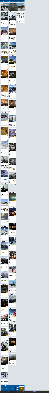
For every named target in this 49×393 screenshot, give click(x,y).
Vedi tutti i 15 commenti (14, 169)
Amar (10, 124)
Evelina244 (3, 222)
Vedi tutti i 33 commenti (14, 39)
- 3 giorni (2, 388)
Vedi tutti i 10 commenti (6, 224)
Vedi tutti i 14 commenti (6, 239)
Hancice (2, 166)
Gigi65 (2, 94)
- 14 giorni (2, 389)
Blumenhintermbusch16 (12, 202)
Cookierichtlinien (11, 389)
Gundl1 (2, 65)
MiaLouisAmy (11, 181)
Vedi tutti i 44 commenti (6, 96)
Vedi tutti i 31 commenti (6, 181)
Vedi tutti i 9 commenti (6, 354)
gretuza (10, 204)
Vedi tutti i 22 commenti (6, 282)
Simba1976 (11, 232)
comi (10, 125)
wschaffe (10, 80)
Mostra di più (23, 15)
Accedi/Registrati (20, 0)
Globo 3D (18, 1)
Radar (9, 1)
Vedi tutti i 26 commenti (6, 53)
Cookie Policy (20, 391)
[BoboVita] (19, 17)
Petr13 (2, 208)
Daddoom (3, 323)
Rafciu (2, 109)
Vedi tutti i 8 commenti (6, 340)
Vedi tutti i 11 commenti (6, 311)
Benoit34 (2, 52)
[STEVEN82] (18, 13)
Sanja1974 (3, 165)
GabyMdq (11, 275)
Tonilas (2, 381)
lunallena (11, 334)
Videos (11, 1)
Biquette (2, 223)
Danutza (10, 363)
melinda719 (3, 209)
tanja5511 (2, 266)
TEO (10, 11)
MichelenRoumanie (11, 51)
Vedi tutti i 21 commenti (14, 205)
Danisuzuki (3, 267)
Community (23, 1)
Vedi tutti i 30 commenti (6, 110)
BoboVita (2, 352)
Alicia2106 (3, 108)
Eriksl (2, 310)
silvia (2, 353)
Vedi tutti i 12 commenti (6, 167)
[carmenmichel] (18, 17)
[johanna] (21, 13)
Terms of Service (23, 391)
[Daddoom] (23, 13)
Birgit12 (2, 23)
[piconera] (23, 17)
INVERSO (11, 182)
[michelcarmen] (19, 13)
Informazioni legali (11, 388)
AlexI (10, 333)
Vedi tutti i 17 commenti (14, 97)
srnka (2, 51)
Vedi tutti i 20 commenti (6, 210)
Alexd (2, 95)
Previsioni (8, 1)
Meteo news (20, 1)
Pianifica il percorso (14, 1)
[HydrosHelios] (21, 17)
